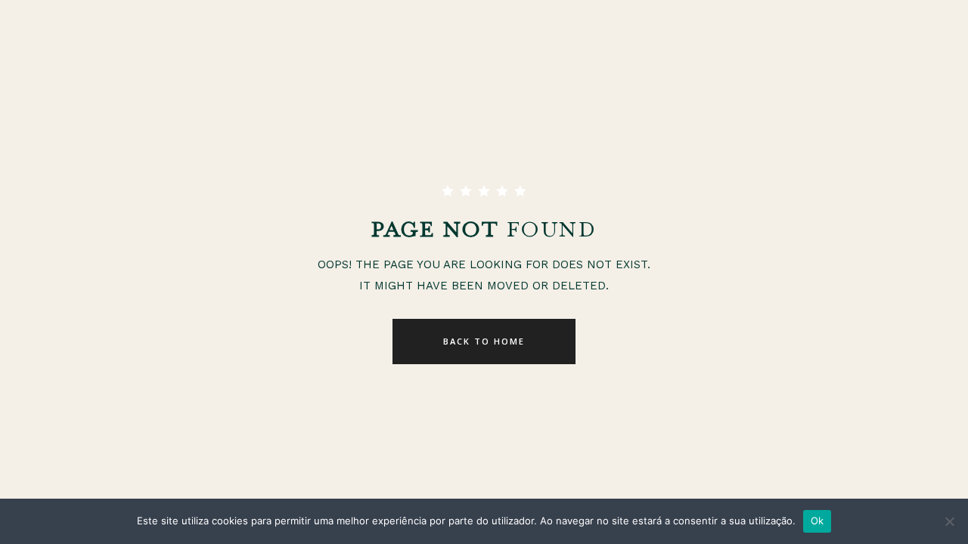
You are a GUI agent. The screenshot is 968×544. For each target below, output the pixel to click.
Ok (817, 521)
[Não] (949, 521)
